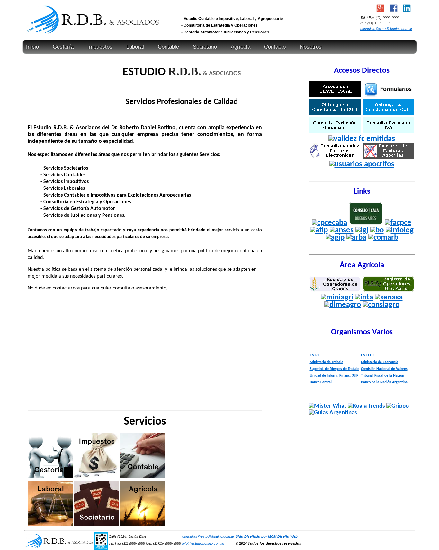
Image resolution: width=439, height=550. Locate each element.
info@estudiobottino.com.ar (203, 543)
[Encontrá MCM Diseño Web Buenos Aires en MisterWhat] (327, 406)
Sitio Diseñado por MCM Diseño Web (267, 536)
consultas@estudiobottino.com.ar (386, 29)
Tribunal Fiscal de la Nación (382, 376)
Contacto (275, 47)
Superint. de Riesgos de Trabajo (334, 369)
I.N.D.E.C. (368, 355)
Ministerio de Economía (379, 362)
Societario (205, 47)
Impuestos (99, 47)
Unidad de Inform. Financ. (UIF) (335, 376)
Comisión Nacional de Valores (384, 369)
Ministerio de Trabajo (326, 362)
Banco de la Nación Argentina (384, 382)
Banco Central (321, 382)
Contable (168, 47)
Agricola (240, 47)
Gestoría (63, 47)
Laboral (135, 47)
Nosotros (311, 47)
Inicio (32, 47)
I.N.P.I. (315, 355)
